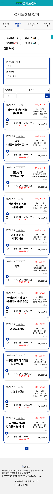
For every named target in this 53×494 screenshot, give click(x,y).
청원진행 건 (12, 38)
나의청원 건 (30, 43)
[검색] (47, 95)
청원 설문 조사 (32, 24)
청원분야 (10, 72)
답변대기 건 (30, 38)
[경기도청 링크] (26, 466)
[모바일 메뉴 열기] (2, 3)
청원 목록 (18, 24)
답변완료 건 (12, 43)
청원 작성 (5, 24)
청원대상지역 (13, 62)
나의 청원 (47, 24)
